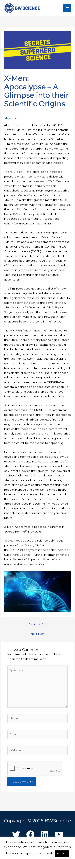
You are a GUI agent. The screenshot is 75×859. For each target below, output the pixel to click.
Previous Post (37, 624)
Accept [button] (62, 853)
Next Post (37, 633)
